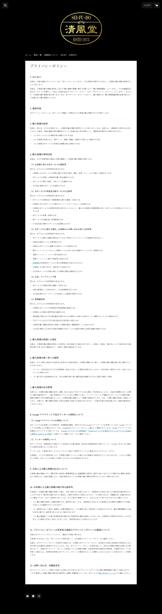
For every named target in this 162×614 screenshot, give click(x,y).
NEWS (64, 55)
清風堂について (51, 55)
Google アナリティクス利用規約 (74, 431)
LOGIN (147, 5)
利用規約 (36, 263)
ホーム (28, 55)
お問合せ (73, 55)
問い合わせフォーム (106, 573)
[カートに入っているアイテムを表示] (157, 5)
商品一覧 (38, 55)
